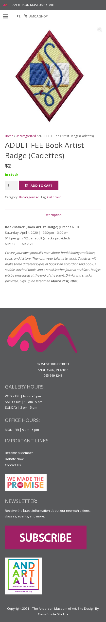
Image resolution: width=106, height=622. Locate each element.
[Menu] (6, 16)
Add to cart (42, 185)
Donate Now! (14, 459)
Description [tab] (53, 215)
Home (9, 136)
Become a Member (19, 453)
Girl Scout (54, 197)
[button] (18, 16)
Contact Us (13, 465)
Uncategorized (26, 136)
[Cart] (25, 16)
